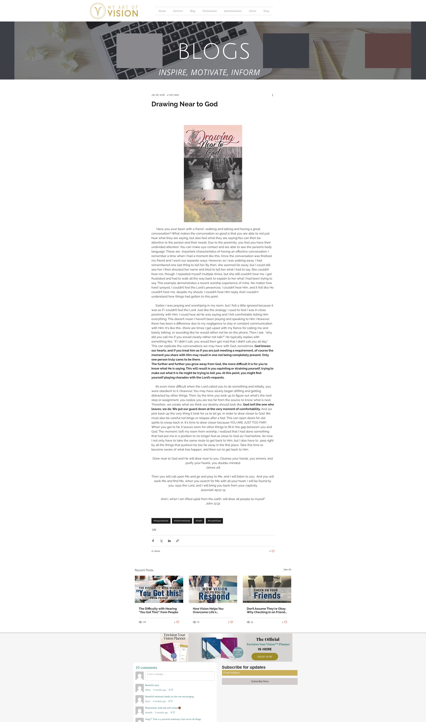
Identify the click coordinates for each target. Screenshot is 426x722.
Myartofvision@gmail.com (218, 700)
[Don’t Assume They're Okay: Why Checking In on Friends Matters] (267, 589)
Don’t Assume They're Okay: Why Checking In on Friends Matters (267, 610)
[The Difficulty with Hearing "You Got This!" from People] (159, 589)
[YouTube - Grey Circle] (218, 709)
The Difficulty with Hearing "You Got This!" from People (158, 610)
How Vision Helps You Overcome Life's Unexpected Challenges (210, 610)
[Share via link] (177, 540)
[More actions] (273, 95)
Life (154, 529)
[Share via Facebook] (153, 540)
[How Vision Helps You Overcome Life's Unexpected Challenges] (213, 589)
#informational (182, 520)
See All (287, 569)
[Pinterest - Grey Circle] (204, 709)
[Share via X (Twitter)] (161, 540)
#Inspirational (161, 520)
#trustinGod (214, 520)
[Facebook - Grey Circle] (225, 709)
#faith (199, 520)
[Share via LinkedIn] (169, 540)
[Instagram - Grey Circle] (211, 709)
